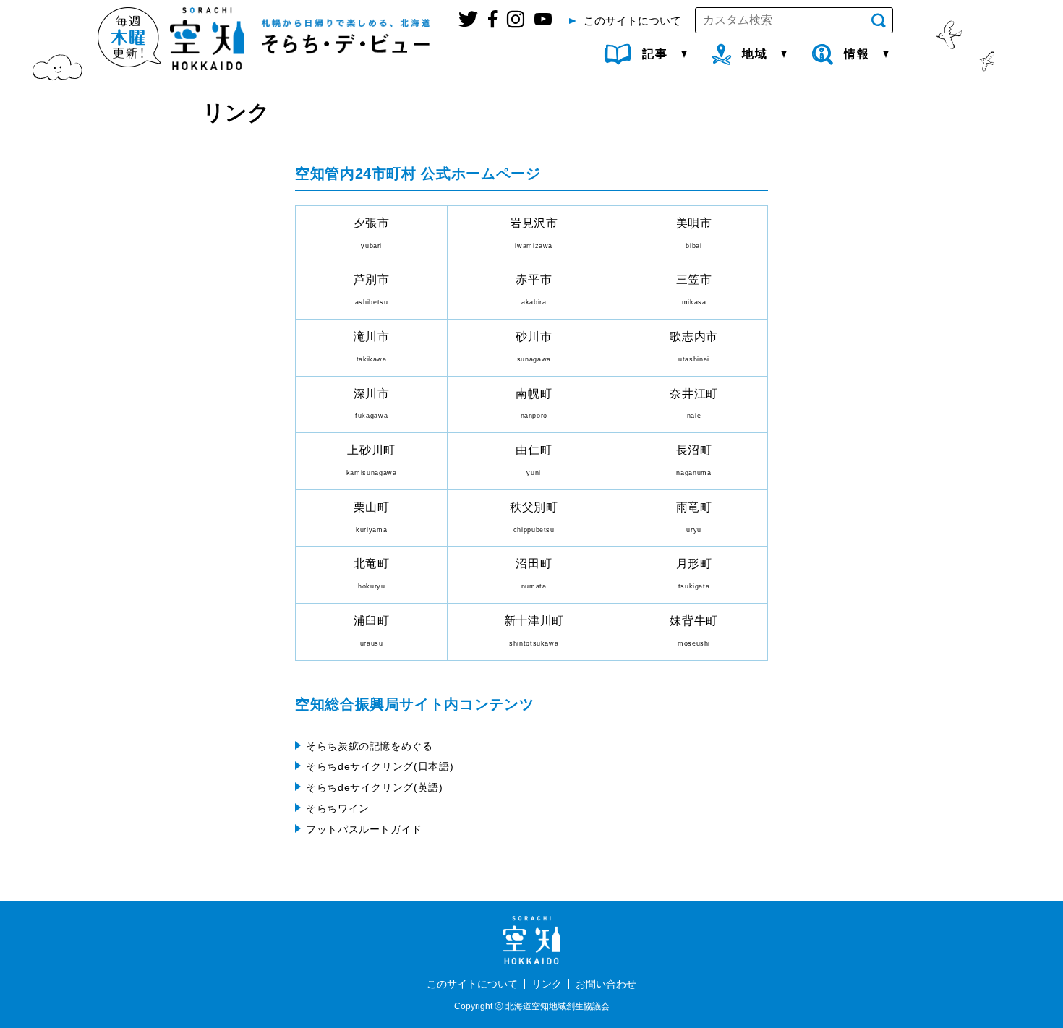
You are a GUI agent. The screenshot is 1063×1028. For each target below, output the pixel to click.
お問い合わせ (606, 984)
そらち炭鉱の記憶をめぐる (369, 746)
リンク (547, 984)
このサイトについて (472, 984)
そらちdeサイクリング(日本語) (379, 766)
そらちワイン (338, 808)
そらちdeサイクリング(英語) (374, 787)
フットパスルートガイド (364, 829)
